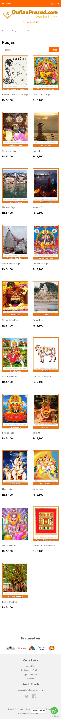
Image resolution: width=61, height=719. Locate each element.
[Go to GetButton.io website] (54, 716)
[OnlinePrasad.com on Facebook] (34, 697)
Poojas (14, 30)
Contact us (30, 678)
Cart (56, 3)
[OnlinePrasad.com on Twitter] (27, 697)
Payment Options (30, 674)
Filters (54, 49)
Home (4, 30)
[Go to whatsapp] (54, 710)
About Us (30, 665)
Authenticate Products (30, 670)
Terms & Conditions (15, 709)
